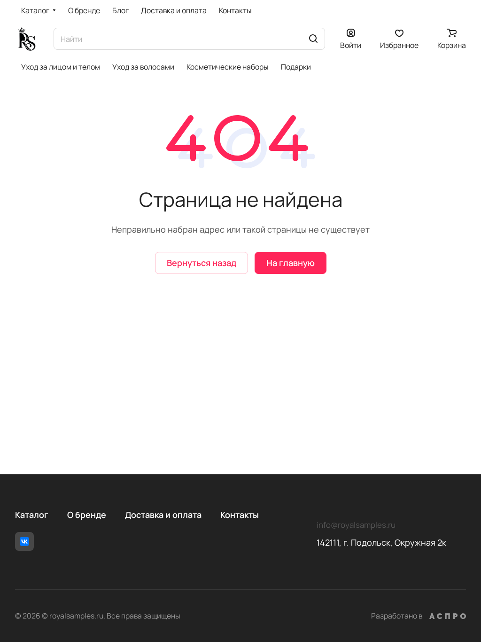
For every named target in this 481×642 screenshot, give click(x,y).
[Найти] (313, 39)
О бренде (86, 514)
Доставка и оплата (163, 514)
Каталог (31, 514)
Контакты (239, 514)
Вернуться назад (201, 262)
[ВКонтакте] (24, 541)
